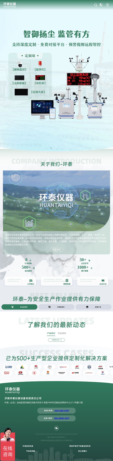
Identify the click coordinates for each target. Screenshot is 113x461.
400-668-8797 (61, 410)
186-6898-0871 (61, 418)
